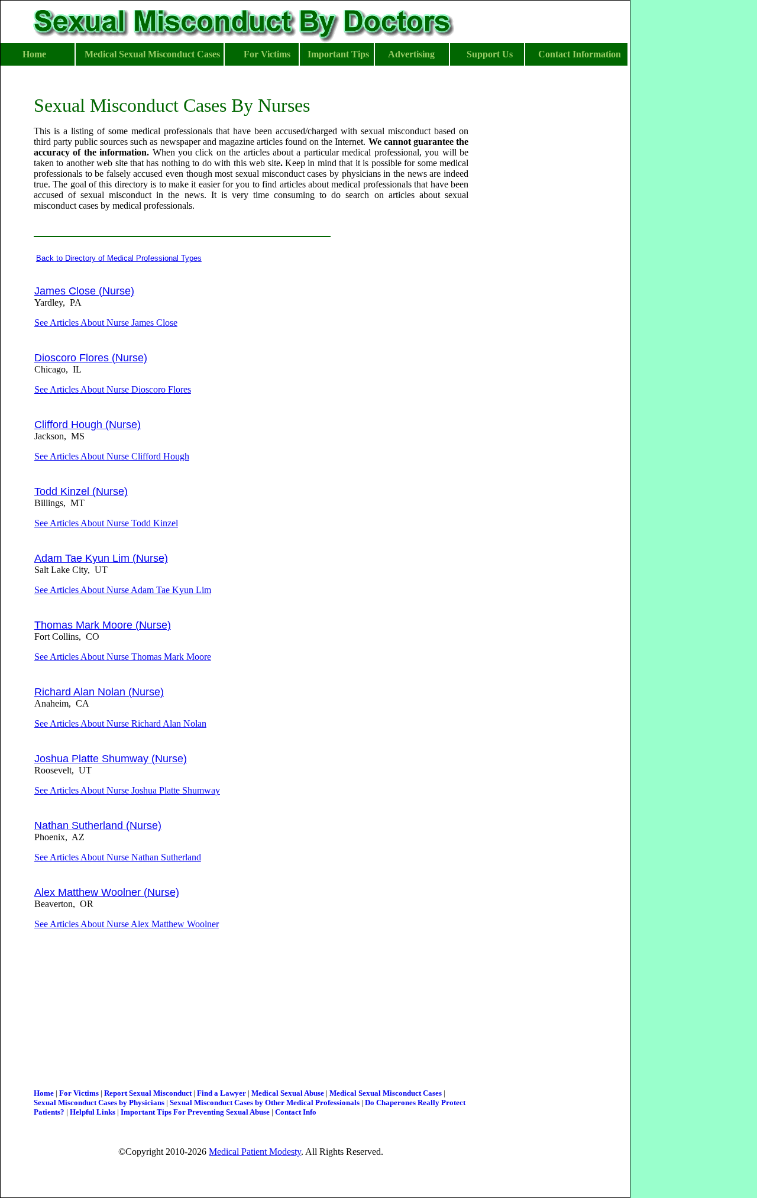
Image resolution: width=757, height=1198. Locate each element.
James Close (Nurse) (84, 291)
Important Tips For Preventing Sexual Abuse (195, 1112)
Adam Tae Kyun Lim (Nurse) (101, 558)
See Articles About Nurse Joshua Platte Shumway (127, 790)
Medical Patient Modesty (255, 1152)
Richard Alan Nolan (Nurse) (99, 692)
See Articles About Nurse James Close (105, 323)
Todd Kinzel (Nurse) (81, 491)
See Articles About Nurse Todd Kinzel (106, 523)
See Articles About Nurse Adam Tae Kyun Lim (122, 590)
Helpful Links (92, 1112)
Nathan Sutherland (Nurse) (97, 825)
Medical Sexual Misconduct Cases (385, 1093)
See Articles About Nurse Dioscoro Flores (112, 389)
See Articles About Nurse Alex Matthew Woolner (126, 924)
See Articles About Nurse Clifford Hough (111, 456)
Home (44, 1093)
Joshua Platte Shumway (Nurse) (110, 759)
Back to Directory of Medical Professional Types (119, 258)
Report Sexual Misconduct (148, 1093)
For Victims (79, 1093)
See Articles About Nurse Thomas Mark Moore (122, 657)
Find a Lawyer (221, 1093)
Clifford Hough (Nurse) (87, 424)
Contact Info (295, 1112)
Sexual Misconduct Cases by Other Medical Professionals (265, 1102)
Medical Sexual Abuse (287, 1093)
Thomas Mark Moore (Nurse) (102, 625)
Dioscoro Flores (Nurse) (90, 358)
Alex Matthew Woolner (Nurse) (106, 892)
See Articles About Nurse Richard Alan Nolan (120, 723)
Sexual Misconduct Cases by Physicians (99, 1102)
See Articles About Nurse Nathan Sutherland (117, 857)
